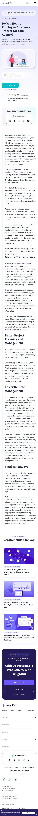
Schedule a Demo (19, 689)
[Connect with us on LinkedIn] (9, 779)
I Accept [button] (28, 812)
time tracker (14, 497)
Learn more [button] (4, 814)
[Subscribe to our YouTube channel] (15, 779)
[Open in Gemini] (14, 121)
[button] (28, 3)
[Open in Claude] (28, 121)
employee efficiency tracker (15, 172)
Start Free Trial (10, 85)
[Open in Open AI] (9, 121)
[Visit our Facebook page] (3, 779)
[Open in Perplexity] (19, 121)
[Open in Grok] (23, 121)
